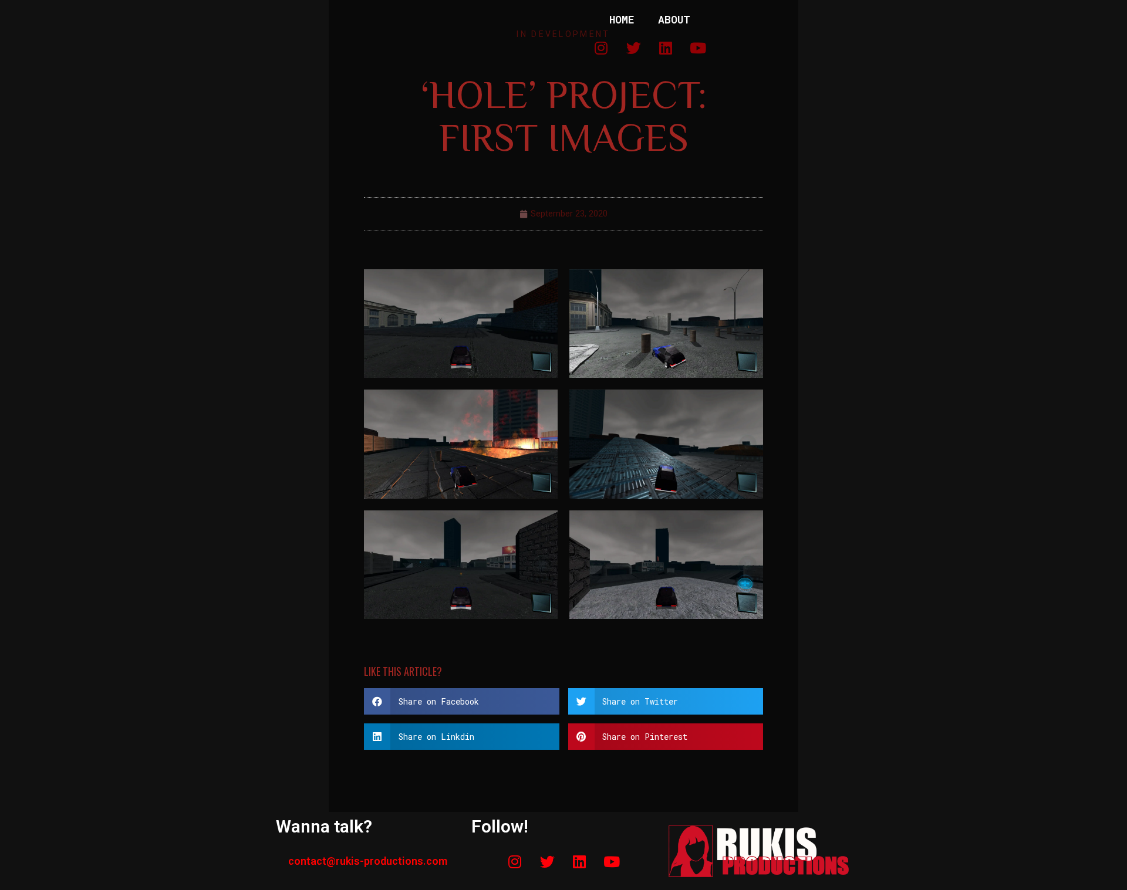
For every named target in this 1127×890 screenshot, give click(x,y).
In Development (563, 34)
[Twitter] (547, 862)
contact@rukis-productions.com (367, 861)
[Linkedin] (579, 862)
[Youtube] (611, 862)
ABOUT (674, 19)
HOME (622, 19)
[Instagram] (514, 862)
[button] (461, 701)
